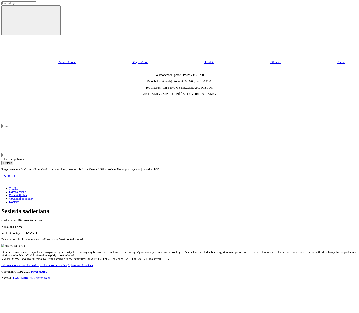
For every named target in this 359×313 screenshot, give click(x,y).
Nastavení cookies (82, 265)
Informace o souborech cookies (20, 265)
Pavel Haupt (39, 271)
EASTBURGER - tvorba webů (31, 278)
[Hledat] (31, 20)
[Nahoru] (29, 309)
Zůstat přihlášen (15, 159)
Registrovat (8, 175)
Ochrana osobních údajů (55, 265)
